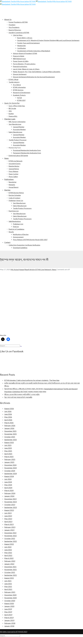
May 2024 (8, 485)
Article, (32, 269)
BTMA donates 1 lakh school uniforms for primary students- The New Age (31, 380)
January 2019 (9, 620)
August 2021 (9, 578)
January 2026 (9, 428)
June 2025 (8, 448)
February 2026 (9, 425)
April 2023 (8, 521)
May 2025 (8, 451)
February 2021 (9, 592)
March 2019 (9, 617)
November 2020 (10, 598)
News (54, 269)
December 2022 (10, 533)
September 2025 (10, 440)
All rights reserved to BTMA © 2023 (13, 632)
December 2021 (10, 567)
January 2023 (9, 530)
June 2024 (8, 482)
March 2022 (9, 558)
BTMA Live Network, (43, 269)
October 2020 (9, 601)
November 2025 (10, 434)
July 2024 (7, 479)
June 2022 (8, 550)
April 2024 (8, 488)
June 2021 (8, 584)
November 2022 (10, 536)
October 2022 (9, 538)
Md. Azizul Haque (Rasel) (20, 269)
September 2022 (10, 541)
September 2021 (10, 575)
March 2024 (9, 490)
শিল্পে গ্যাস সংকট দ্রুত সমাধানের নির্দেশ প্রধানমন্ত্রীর (18, 397)
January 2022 (9, 564)
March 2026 (9, 423)
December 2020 (10, 595)
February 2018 (9, 623)
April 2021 (8, 589)
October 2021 (9, 572)
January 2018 (9, 626)
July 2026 (7, 411)
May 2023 (8, 519)
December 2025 (10, 431)
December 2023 (10, 499)
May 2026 (8, 417)
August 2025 (9, 442)
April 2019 (8, 615)
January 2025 (9, 462)
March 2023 (9, 524)
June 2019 (8, 609)
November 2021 (10, 569)
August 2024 (9, 476)
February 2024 (9, 493)
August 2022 (9, 544)
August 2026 (9, 408)
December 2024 (10, 465)
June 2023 (8, 516)
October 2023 (9, 504)
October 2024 (9, 471)
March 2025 (9, 456)
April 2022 (8, 555)
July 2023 (7, 513)
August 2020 (9, 603)
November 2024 (10, 468)
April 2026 (8, 420)
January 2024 (9, 496)
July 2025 (7, 445)
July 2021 (7, 581)
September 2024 (10, 473)
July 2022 (7, 547)
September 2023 (10, 507)
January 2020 (9, 606)
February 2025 (9, 459)
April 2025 (8, 454)
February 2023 (9, 527)
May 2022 (8, 553)
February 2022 (9, 561)
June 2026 (8, 414)
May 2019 (8, 612)
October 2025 (9, 437)
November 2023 (10, 502)
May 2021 (8, 586)
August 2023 (9, 510)
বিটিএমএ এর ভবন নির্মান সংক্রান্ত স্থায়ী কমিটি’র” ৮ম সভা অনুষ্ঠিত (22, 394)
